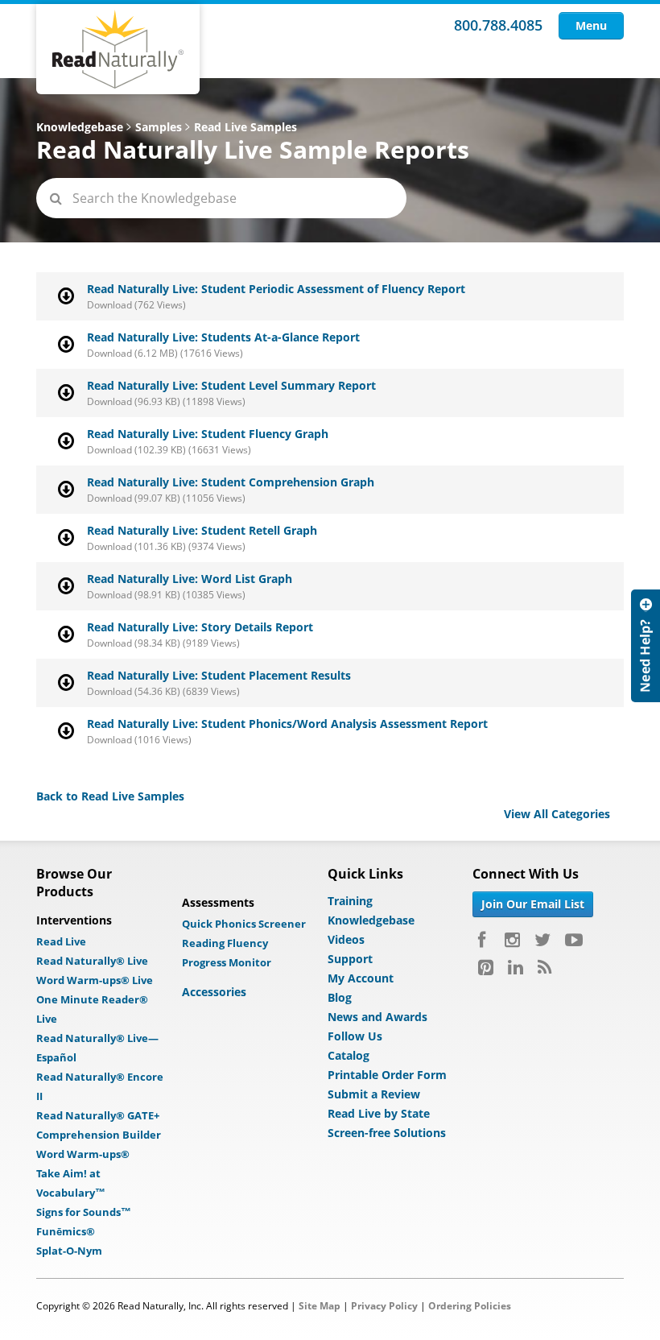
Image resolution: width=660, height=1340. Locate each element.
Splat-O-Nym (69, 1250)
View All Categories (557, 813)
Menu (591, 25)
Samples (158, 126)
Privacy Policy (384, 1306)
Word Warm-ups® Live (94, 980)
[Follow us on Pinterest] (485, 967)
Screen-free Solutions (387, 1132)
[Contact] (645, 645)
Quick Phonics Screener (244, 923)
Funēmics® (65, 1231)
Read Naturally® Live (92, 960)
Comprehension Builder (98, 1134)
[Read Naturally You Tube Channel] (574, 939)
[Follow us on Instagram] (512, 939)
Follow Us (355, 1036)
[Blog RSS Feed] (544, 967)
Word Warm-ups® (83, 1154)
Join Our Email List (532, 904)
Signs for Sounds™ (83, 1212)
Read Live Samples (245, 126)
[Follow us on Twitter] (542, 939)
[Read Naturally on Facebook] (484, 939)
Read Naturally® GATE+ (97, 1115)
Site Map (319, 1306)
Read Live (61, 941)
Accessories (214, 991)
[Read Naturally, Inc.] (118, 49)
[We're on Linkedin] (515, 967)
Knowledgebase (79, 126)
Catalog (348, 1055)
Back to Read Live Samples (110, 796)
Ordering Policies (469, 1306)
